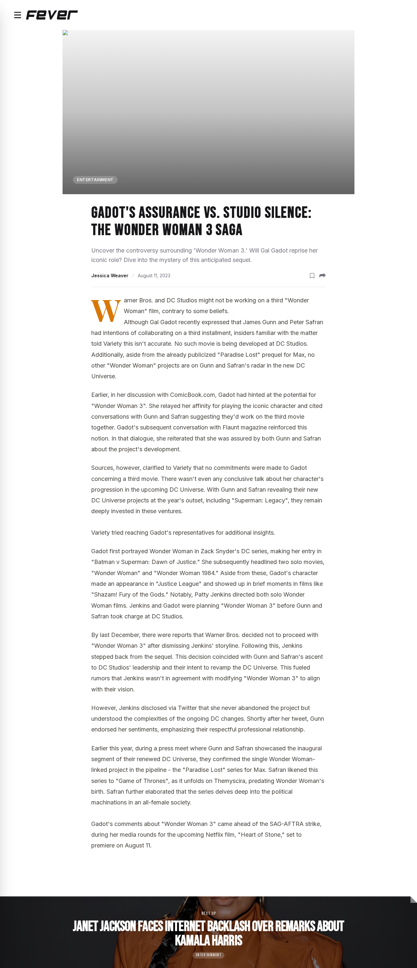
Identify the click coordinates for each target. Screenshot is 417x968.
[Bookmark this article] (312, 275)
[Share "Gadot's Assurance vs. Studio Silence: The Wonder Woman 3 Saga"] (322, 275)
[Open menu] (17, 15)
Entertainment (95, 179)
